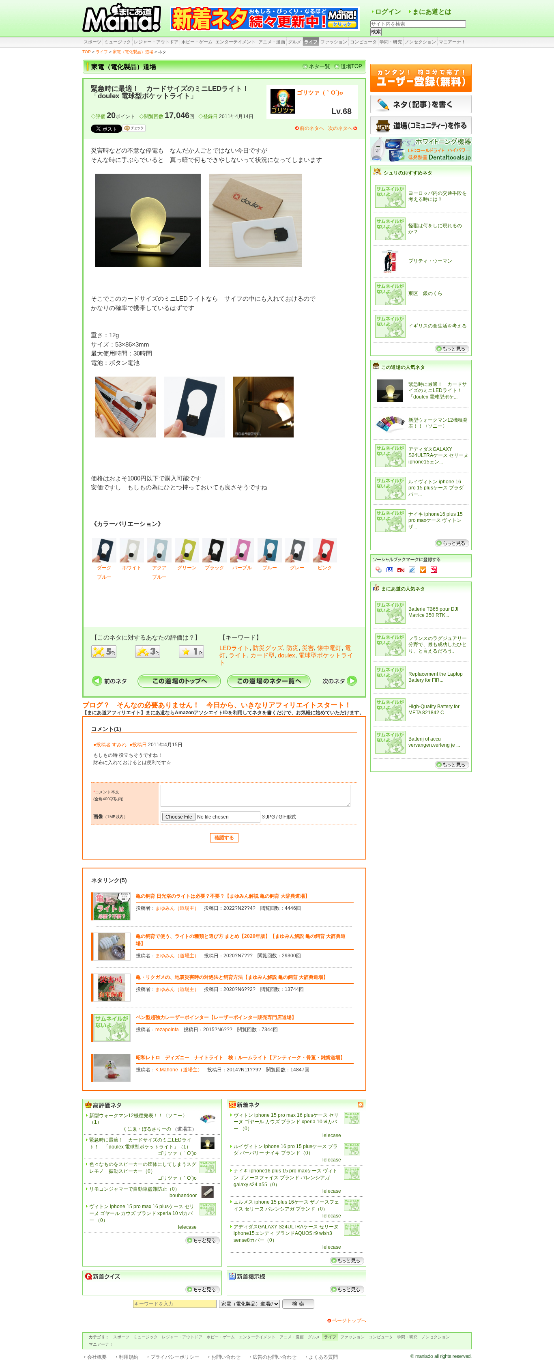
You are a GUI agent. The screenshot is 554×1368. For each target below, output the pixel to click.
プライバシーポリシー (174, 1357)
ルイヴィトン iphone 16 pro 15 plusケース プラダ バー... (436, 488)
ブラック (214, 568)
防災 (292, 647)
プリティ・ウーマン (430, 261)
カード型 (262, 655)
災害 (308, 647)
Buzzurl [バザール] (400, 570)
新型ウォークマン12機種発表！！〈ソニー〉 (438, 423)
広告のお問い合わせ (274, 1357)
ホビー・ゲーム (197, 41)
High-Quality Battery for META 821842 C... (434, 710)
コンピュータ (363, 41)
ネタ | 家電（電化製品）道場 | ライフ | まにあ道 (122, 18)
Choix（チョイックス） (423, 570)
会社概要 (97, 1357)
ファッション (333, 41)
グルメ (294, 41)
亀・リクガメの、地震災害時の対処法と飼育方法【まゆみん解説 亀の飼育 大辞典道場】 (232, 977)
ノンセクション (420, 41)
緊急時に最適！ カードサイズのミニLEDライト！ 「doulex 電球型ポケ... (437, 390)
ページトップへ (349, 1320)
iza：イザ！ (434, 570)
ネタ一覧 (319, 66)
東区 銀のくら (425, 293)
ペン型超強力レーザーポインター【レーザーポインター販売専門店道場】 (216, 1017)
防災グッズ (268, 647)
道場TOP (351, 66)
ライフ (311, 41)
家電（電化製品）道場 (133, 52)
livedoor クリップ (412, 570)
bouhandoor (183, 1195)
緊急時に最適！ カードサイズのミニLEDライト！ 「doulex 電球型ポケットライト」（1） (140, 1143)
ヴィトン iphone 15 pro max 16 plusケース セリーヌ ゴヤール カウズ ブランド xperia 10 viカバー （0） (141, 1213)
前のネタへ (312, 128)
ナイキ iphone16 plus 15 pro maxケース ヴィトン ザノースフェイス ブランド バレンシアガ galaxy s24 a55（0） (285, 1177)
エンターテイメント (235, 41)
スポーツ (92, 41)
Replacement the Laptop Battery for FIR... (435, 677)
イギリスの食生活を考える (437, 326)
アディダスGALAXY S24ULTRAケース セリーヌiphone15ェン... (438, 455)
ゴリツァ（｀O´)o (320, 92)
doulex (286, 655)
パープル (242, 568)
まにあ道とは (431, 11)
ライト (238, 655)
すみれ (119, 745)
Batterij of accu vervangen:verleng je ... (434, 742)
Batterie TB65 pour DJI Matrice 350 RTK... (433, 612)
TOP (86, 52)
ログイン (388, 11)
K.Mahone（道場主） (178, 1070)
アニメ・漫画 (271, 41)
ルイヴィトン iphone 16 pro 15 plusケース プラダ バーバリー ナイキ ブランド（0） (286, 1150)
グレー (297, 568)
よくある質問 (323, 1357)
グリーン (187, 568)
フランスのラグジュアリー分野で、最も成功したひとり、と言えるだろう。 (437, 645)
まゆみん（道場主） (177, 908)
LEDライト (234, 647)
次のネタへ (340, 128)
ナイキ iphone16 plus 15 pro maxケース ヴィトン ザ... (435, 520)
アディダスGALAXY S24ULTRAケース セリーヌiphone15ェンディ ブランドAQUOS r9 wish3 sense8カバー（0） (286, 1233)
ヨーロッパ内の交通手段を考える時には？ (437, 196)
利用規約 (128, 1357)
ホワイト (132, 568)
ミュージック (117, 41)
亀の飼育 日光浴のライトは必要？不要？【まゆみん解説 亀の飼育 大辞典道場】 (223, 896)
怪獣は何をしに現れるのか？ (435, 229)
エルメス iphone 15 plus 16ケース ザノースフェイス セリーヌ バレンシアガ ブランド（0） (286, 1205)
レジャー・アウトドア (156, 41)
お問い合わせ (225, 1357)
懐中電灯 (329, 647)
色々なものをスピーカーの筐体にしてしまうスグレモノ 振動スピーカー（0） (142, 1167)
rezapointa (167, 1029)
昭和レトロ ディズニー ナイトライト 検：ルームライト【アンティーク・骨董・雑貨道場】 (240, 1057)
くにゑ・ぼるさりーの (146, 1129)
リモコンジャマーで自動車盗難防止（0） (134, 1189)
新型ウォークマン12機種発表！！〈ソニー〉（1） (138, 1119)
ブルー (269, 568)
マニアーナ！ (452, 41)
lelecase (187, 1227)
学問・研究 (391, 41)
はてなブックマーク (390, 570)
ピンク (325, 568)
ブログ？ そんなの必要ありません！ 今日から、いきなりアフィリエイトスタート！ (216, 705)
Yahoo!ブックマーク (379, 570)
